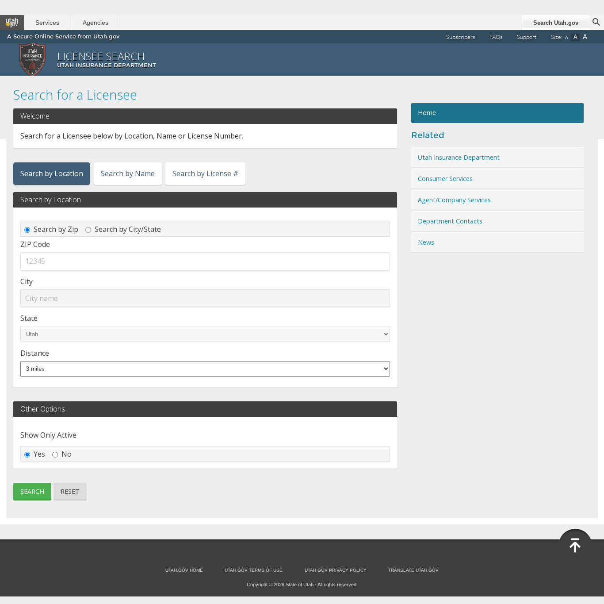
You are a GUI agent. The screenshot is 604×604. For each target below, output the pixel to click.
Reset (70, 491)
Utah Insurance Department (459, 157)
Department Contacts (450, 221)
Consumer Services (445, 178)
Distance (34, 353)
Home (427, 112)
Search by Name (128, 173)
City (26, 281)
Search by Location (51, 173)
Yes (39, 454)
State (29, 318)
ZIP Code (35, 244)
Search (32, 491)
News (426, 242)
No (66, 454)
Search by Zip (56, 229)
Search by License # (205, 173)
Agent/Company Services (454, 200)
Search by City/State (128, 229)
